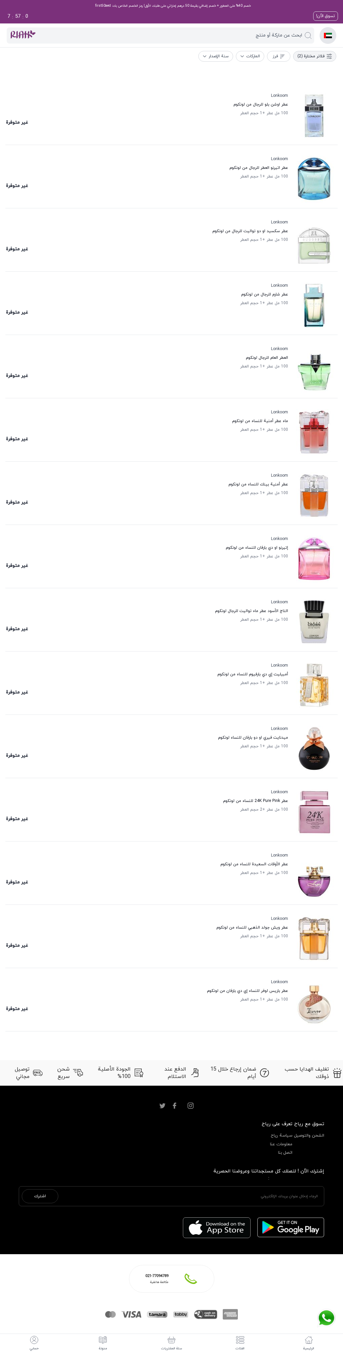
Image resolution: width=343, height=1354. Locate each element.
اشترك (40, 1196)
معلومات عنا (281, 1144)
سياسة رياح (281, 1136)
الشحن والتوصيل (309, 1136)
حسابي (34, 1348)
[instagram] (191, 1106)
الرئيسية (308, 1348)
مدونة (103, 1348)
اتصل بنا (285, 1153)
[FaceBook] (174, 1106)
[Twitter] (162, 1106)
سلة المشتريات (171, 1348)
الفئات (240, 1348)
